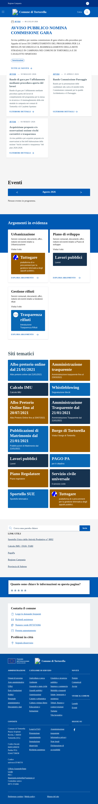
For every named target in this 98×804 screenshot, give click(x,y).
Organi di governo (15, 678)
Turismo (54, 711)
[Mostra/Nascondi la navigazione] (3, 11)
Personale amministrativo (14, 701)
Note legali (55, 741)
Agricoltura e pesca (37, 678)
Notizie (75, 678)
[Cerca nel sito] (87, 12)
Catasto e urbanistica (37, 699)
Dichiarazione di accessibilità (57, 747)
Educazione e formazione (34, 709)
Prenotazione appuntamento (35, 735)
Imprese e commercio (59, 686)
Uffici (10, 686)
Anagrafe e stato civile (38, 686)
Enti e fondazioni (15, 690)
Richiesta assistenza (37, 750)
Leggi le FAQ (34, 729)
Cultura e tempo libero (38, 703)
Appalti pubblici (35, 690)
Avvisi (74, 686)
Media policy (29, 796)
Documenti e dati (15, 707)
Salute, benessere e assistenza (58, 696)
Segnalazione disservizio (34, 743)
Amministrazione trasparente (57, 731)
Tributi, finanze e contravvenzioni (57, 705)
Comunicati (76, 682)
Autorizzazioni (35, 694)
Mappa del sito (53, 796)
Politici (11, 694)
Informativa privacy (58, 737)
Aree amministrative (16, 682)
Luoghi (75, 703)
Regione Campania (14, 3)
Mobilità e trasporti (58, 690)
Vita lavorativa (56, 715)
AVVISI (17, 22)
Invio (85, 528)
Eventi (74, 708)
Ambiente (33, 682)
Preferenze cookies (15, 796)
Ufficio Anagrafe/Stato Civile (17, 770)
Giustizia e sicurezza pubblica (59, 680)
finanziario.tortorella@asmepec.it (21, 778)
